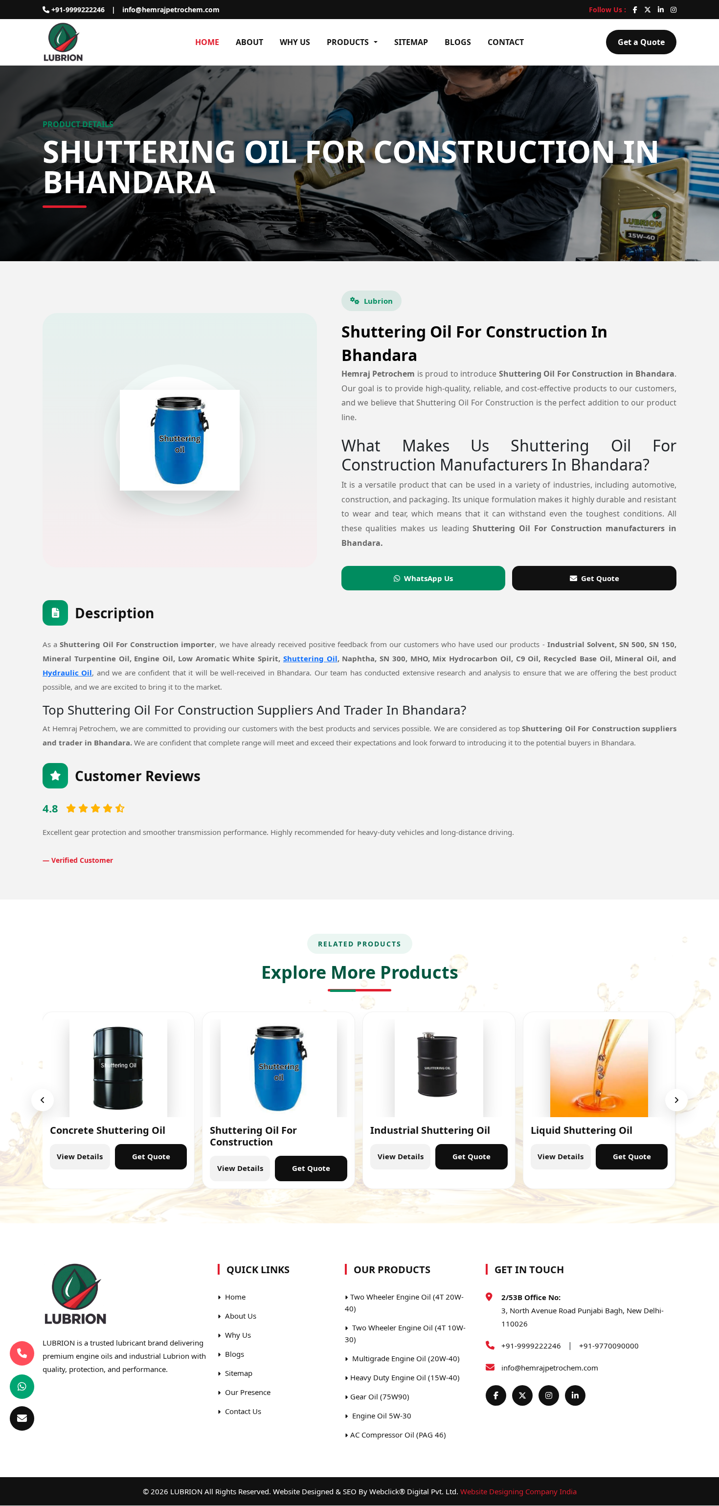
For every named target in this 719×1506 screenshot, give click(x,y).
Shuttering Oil (310, 658)
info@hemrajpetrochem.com (171, 9)
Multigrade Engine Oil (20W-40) (405, 1358)
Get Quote (600, 578)
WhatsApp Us (428, 578)
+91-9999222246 (77, 9)
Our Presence (246, 1392)
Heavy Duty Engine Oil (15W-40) (405, 1377)
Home (207, 42)
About (249, 42)
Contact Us (242, 1411)
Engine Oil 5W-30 (380, 1415)
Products (348, 42)
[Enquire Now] (22, 1418)
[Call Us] (22, 1353)
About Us (239, 1316)
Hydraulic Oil (67, 673)
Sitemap (411, 42)
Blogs (458, 42)
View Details (80, 1156)
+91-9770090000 (609, 1345)
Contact (506, 42)
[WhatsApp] (22, 1386)
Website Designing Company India (518, 1491)
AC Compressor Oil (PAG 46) (398, 1434)
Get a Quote (641, 42)
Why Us (295, 42)
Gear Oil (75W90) (379, 1396)
